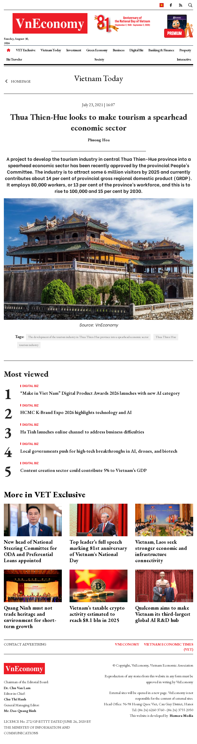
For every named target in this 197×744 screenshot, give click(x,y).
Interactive (184, 59)
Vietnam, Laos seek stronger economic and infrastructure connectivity (161, 551)
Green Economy (96, 50)
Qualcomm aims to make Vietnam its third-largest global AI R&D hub (162, 613)
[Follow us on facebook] (170, 5)
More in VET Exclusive (44, 494)
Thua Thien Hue (165, 337)
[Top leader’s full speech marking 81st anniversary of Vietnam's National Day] (98, 519)
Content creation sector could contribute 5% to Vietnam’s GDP (83, 470)
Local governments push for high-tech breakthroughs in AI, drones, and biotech (98, 451)
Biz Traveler (14, 59)
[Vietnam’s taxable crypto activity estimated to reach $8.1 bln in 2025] (98, 585)
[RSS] (180, 5)
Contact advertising (25, 644)
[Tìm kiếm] (190, 5)
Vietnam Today (51, 50)
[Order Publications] (178, 25)
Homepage (21, 81)
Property (185, 50)
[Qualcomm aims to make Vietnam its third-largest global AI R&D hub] (164, 585)
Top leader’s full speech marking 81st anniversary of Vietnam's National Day (98, 551)
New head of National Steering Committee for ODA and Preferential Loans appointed (30, 551)
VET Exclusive (25, 50)
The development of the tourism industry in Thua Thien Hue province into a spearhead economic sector (88, 337)
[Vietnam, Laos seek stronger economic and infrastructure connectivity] (164, 519)
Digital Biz (136, 50)
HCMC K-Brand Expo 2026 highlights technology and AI (76, 412)
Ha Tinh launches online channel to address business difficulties (82, 432)
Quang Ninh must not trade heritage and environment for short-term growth (30, 617)
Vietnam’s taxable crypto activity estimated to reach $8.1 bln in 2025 (97, 613)
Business (118, 50)
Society (99, 59)
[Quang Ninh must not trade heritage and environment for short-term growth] (33, 585)
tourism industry (28, 345)
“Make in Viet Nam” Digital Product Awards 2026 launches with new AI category (100, 393)
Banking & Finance (161, 50)
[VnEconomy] (162, 5)
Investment (73, 50)
